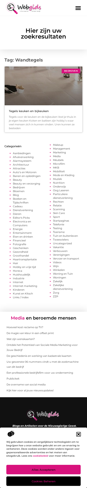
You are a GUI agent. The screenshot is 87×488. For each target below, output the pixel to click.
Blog (16, 195)
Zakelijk (58, 281)
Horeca (17, 270)
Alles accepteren (44, 469)
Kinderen (18, 289)
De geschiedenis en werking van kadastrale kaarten (39, 355)
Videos (57, 262)
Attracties (19, 168)
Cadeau (18, 206)
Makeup (58, 144)
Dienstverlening (23, 210)
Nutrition (59, 182)
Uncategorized (62, 243)
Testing (57, 228)
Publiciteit (13, 378)
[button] (78, 434)
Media (57, 156)
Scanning (59, 209)
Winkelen (59, 269)
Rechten (58, 201)
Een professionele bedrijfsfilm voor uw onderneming (40, 372)
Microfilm (59, 163)
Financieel (19, 240)
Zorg (56, 292)
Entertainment (22, 232)
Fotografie (19, 244)
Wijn (56, 266)
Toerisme (59, 232)
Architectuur (21, 164)
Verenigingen (61, 254)
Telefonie (58, 224)
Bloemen (18, 191)
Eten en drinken (23, 236)
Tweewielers (61, 239)
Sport (56, 216)
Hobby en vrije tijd (24, 267)
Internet (18, 282)
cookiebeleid (40, 455)
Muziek (57, 178)
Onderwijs (59, 186)
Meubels (58, 160)
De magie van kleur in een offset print (30, 333)
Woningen (59, 277)
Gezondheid (20, 251)
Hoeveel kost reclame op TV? (25, 327)
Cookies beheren (44, 481)
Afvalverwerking (23, 157)
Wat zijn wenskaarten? (21, 339)
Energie (18, 229)
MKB (56, 167)
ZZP (55, 296)
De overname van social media (26, 384)
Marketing (59, 152)
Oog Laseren (61, 190)
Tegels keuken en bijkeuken (29, 111)
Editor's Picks (21, 217)
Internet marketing (25, 285)
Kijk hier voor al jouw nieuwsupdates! (30, 390)
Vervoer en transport (66, 258)
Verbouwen (60, 251)
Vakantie (58, 247)
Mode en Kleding (63, 175)
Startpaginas (61, 220)
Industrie (18, 278)
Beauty (17, 179)
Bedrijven (19, 187)
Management (61, 148)
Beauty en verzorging (26, 183)
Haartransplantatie (25, 259)
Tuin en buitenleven (65, 235)
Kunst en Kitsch (23, 293)
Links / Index (21, 297)
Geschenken (21, 248)
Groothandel (21, 255)
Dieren (17, 213)
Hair (15, 263)
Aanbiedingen (22, 153)
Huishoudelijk (21, 274)
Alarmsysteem (22, 160)
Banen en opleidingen (27, 176)
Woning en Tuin (63, 273)
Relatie (57, 205)
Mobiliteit (59, 171)
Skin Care (59, 213)
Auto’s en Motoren (25, 172)
